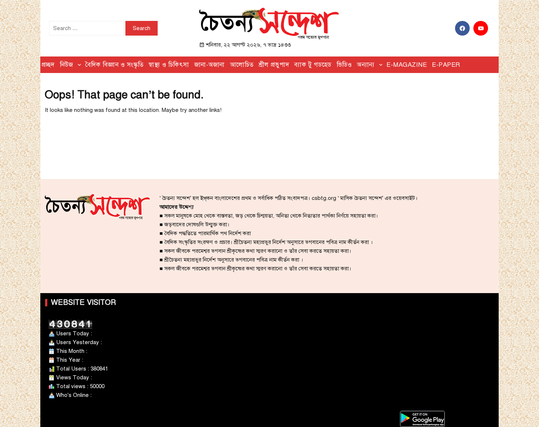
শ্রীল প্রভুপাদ (274, 65)
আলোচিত (242, 65)
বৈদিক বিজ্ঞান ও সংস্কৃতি (114, 65)
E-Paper (446, 65)
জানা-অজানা (209, 65)
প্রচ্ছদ (48, 65)
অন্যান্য (366, 65)
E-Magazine (406, 65)
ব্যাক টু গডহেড (312, 65)
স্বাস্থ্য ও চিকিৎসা (168, 65)
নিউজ (66, 65)
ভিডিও (344, 65)
